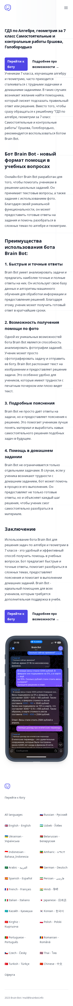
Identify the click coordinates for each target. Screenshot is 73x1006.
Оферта (10, 974)
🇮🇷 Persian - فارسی (52, 878)
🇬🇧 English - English (18, 825)
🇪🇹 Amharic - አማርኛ (52, 852)
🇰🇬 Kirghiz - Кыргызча (12, 924)
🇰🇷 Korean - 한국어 (52, 911)
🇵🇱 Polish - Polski (51, 922)
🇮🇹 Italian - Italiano (17, 900)
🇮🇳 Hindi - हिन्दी (49, 889)
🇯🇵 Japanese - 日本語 (53, 900)
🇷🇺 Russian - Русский (53, 814)
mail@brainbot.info (33, 997)
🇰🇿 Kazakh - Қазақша (19, 911)
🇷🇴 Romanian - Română (49, 940)
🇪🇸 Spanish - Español (18, 878)
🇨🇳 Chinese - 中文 (51, 964)
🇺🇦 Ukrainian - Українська (14, 839)
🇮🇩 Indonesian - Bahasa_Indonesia (16, 854)
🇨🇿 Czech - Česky (15, 953)
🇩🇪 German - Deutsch (54, 867)
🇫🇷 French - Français (18, 889)
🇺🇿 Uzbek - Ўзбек (51, 825)
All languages (14, 814)
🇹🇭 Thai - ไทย (48, 953)
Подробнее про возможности (45, 64)
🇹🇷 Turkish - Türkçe (17, 964)
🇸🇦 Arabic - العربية (16, 867)
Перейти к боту (15, 64)
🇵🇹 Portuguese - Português (15, 940)
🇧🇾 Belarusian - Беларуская (50, 839)
